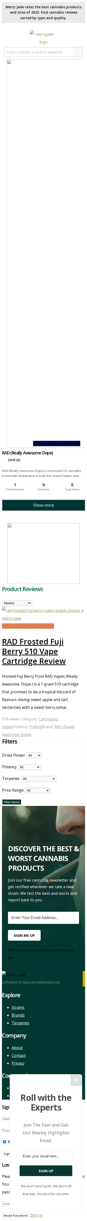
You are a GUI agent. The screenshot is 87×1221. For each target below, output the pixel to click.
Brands (18, 1015)
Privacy (18, 1063)
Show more (43, 505)
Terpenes (20, 1023)
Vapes (7, 726)
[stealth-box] (43, 582)
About (17, 1047)
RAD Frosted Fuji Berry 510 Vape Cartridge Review (34, 651)
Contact (19, 1055)
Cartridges (48, 719)
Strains (18, 1007)
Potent (35, 726)
